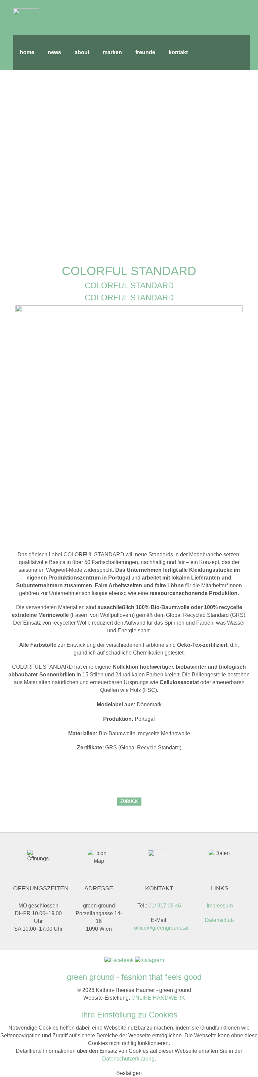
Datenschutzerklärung (128, 1059)
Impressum (220, 905)
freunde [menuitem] (145, 52)
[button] (129, 1073)
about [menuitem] (82, 52)
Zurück (129, 801)
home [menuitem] (27, 52)
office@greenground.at (161, 928)
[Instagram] (149, 960)
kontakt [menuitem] (178, 52)
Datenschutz (220, 920)
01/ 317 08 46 (164, 905)
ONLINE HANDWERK (158, 998)
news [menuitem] (54, 52)
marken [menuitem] (112, 52)
